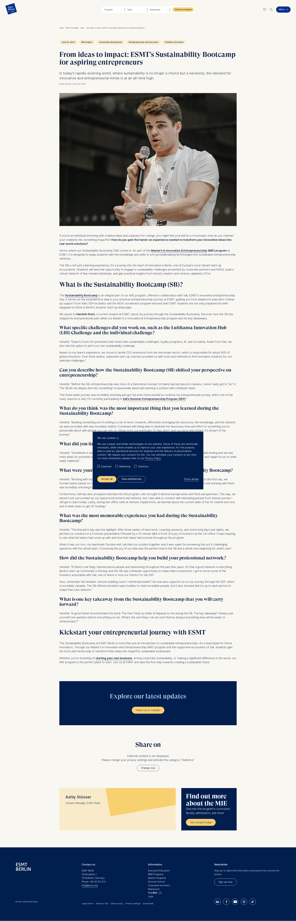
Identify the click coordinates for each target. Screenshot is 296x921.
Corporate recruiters (159, 885)
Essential (106, 466)
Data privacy (117, 903)
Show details (191, 479)
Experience (155, 9)
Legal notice (88, 903)
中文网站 (152, 892)
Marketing (124, 466)
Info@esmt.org (90, 885)
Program (109, 9)
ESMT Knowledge (73, 28)
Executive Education (159, 870)
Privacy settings (133, 903)
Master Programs (157, 877)
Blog (83, 28)
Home (62, 28)
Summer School (156, 881)
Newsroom (154, 889)
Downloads (148, 903)
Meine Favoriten (265, 9)
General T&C (102, 903)
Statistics (143, 466)
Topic (129, 9)
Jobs (150, 896)
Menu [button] (282, 9)
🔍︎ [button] (271, 8)
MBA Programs (156, 874)
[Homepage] (11, 9)
